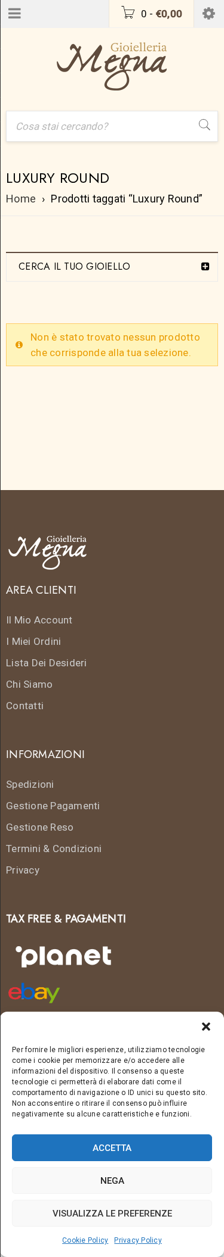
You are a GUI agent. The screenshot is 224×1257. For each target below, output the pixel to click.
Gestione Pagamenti (53, 806)
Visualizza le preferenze (112, 1213)
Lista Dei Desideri (46, 663)
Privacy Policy (138, 1240)
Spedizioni (30, 784)
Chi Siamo (29, 684)
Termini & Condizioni (54, 848)
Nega (112, 1180)
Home (21, 198)
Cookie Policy (85, 1240)
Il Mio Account (39, 620)
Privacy (22, 870)
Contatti (25, 706)
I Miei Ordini (33, 641)
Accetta (112, 1148)
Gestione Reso (39, 827)
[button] (206, 1027)
